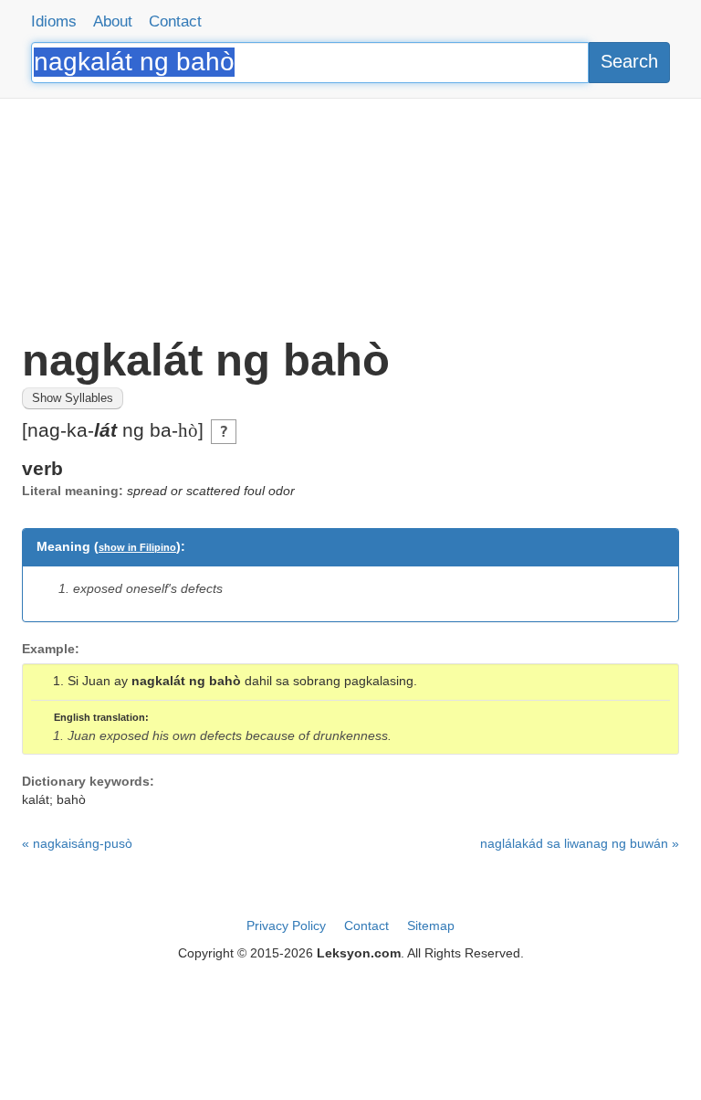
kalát (35, 799)
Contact (175, 21)
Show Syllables (72, 398)
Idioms (54, 21)
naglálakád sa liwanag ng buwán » (579, 843)
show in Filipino (137, 547)
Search (629, 61)
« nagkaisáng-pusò (77, 843)
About (112, 21)
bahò (71, 799)
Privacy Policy (286, 925)
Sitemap (431, 925)
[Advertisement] (350, 210)
